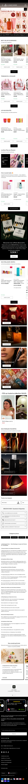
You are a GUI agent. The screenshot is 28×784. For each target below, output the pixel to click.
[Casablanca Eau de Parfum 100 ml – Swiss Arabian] (19, 272)
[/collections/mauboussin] (14, 485)
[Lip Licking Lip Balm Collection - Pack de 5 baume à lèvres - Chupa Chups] (19, 120)
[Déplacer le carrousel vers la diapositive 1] (9, 31)
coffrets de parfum (6, 580)
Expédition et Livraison (5, 758)
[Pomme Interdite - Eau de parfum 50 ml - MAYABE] (19, 50)
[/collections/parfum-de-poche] (14, 358)
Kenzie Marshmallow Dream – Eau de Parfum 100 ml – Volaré (7, 195)
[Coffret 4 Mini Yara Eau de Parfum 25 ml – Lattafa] (7, 272)
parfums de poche (6, 574)
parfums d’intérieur (10, 591)
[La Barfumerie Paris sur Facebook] (2, 752)
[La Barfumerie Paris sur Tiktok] (8, 752)
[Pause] (21, 31)
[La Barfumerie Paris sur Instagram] (6, 752)
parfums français (15, 576)
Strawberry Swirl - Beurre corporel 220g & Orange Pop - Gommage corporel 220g (7, 130)
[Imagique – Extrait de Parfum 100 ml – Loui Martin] (19, 185)
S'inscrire (14, 733)
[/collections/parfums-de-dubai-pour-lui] (14, 336)
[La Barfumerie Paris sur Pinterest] (4, 752)
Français (3, 773)
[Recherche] (25, 9)
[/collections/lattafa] (14, 443)
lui (1, 563)
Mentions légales (4, 764)
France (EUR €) (12, 773)
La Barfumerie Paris (5, 550)
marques (18, 616)
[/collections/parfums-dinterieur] (14, 379)
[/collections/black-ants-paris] (14, 18)
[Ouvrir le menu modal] (2, 5)
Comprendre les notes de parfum (9, 665)
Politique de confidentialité (6, 762)
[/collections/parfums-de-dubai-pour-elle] (14, 315)
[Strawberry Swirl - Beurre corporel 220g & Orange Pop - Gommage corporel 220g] (7, 120)
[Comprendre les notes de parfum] (12, 656)
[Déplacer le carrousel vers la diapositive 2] (16, 31)
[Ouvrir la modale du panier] (25, 5)
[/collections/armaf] (14, 464)
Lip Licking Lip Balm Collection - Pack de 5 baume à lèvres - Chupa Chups (19, 130)
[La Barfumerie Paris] (10, 5)
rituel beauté (21, 599)
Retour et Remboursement (6, 760)
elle (24, 562)
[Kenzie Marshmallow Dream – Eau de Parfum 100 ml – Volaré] (7, 185)
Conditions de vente (5, 756)
